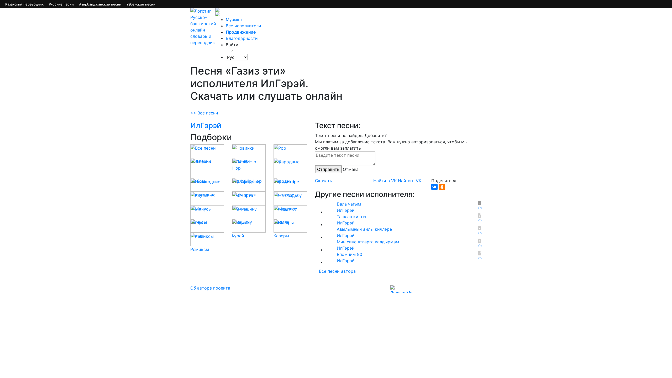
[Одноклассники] (442, 187)
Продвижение (241, 32)
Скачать (323, 180)
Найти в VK (385, 180)
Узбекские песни (141, 4)
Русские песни (61, 4)
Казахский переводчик (24, 4)
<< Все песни (204, 113)
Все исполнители (243, 25)
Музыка (234, 19)
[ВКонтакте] (434, 187)
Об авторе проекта (210, 288)
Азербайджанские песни (100, 4)
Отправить (328, 169)
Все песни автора (337, 271)
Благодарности (242, 38)
